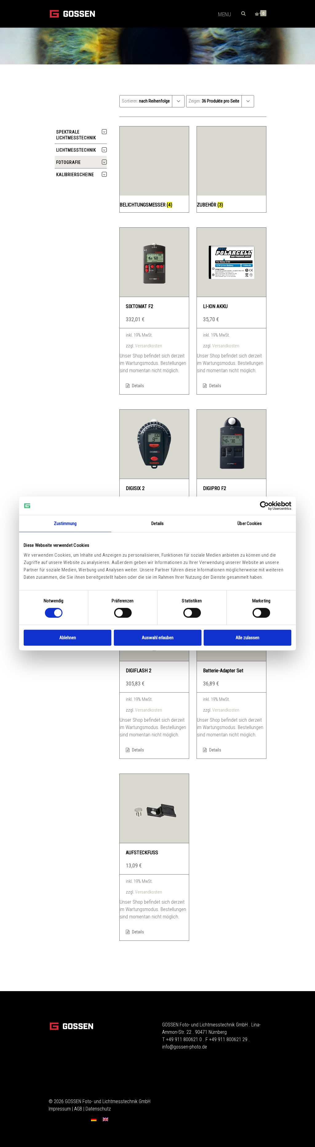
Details (137, 386)
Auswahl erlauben (157, 637)
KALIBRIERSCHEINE (75, 174)
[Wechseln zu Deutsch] (94, 1119)
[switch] (123, 613)
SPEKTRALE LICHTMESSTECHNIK (76, 134)
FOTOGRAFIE (68, 162)
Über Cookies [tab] (249, 523)
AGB (78, 1109)
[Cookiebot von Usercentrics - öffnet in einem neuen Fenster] (264, 505)
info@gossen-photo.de (184, 1047)
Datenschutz (98, 1109)
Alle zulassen (247, 637)
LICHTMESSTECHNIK (76, 150)
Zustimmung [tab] (65, 523)
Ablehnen (67, 637)
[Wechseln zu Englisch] (105, 1119)
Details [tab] (157, 523)
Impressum (60, 1109)
